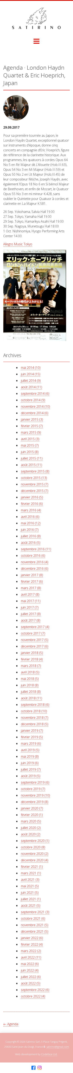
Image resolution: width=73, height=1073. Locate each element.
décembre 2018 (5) (34, 724)
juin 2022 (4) (30, 970)
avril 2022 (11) (31, 957)
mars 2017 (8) (31, 588)
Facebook (33, 1068)
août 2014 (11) (31, 387)
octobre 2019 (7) (33, 789)
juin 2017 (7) (30, 607)
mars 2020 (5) (31, 821)
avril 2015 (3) (30, 439)
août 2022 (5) (30, 983)
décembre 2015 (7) (34, 491)
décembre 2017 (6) (34, 646)
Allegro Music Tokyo (17, 244)
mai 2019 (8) (30, 756)
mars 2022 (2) (31, 951)
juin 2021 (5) (30, 892)
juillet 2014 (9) (31, 380)
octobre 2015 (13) (34, 478)
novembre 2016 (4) (34, 562)
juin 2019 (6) (30, 763)
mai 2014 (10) (31, 367)
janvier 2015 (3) (32, 419)
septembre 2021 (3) (35, 912)
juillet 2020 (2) (31, 828)
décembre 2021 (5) (34, 931)
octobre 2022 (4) (33, 996)
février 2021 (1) (32, 866)
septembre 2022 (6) (35, 990)
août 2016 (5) (30, 542)
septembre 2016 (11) (36, 549)
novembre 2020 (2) (34, 853)
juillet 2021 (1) (31, 899)
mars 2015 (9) (31, 432)
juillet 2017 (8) (31, 614)
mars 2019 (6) (31, 743)
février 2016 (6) (32, 503)
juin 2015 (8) (30, 452)
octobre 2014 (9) (33, 400)
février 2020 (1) (32, 815)
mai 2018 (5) (30, 678)
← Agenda (10, 1024)
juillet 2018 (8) (31, 691)
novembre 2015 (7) (34, 484)
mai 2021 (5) (30, 886)
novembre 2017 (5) (34, 640)
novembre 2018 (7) (34, 717)
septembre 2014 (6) (35, 393)
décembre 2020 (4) (34, 860)
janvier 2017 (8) (32, 575)
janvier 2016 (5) (32, 497)
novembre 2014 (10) (35, 406)
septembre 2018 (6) (35, 704)
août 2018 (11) (31, 698)
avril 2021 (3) (30, 879)
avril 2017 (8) (30, 594)
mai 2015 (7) (30, 445)
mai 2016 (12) (31, 523)
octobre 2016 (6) (33, 555)
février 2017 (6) (32, 581)
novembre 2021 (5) (34, 925)
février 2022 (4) (32, 944)
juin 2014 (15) (30, 374)
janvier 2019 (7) (32, 730)
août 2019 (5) (30, 776)
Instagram (40, 1068)
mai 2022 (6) (30, 964)
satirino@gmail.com (57, 1046)
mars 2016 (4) (31, 510)
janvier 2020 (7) (32, 808)
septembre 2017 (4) (35, 627)
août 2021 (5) (30, 905)
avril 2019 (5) (30, 750)
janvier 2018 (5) (32, 653)
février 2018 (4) (32, 659)
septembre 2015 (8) (35, 471)
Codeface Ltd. (49, 1054)
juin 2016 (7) (30, 529)
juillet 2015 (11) (32, 458)
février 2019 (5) (32, 737)
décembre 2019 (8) (34, 802)
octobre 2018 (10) (34, 711)
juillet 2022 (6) (31, 977)
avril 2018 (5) (30, 672)
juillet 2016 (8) (31, 536)
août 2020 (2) (30, 834)
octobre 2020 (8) (33, 847)
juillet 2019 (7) (31, 769)
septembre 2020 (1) (35, 840)
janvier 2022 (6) (32, 938)
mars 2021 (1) (31, 873)
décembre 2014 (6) (34, 413)
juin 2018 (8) (30, 685)
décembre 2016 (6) (34, 568)
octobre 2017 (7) (33, 633)
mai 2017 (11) (31, 601)
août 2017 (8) (30, 620)
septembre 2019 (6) (35, 782)
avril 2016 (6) (30, 516)
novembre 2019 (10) (35, 795)
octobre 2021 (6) (33, 918)
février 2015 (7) (32, 426)
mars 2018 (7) (31, 665)
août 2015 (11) (31, 465)
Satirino (36, 18)
